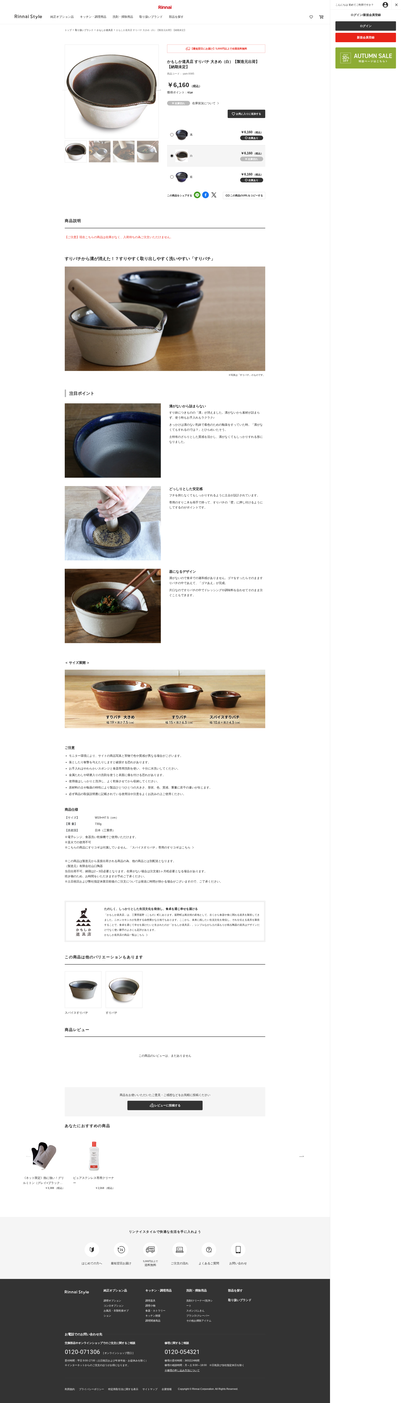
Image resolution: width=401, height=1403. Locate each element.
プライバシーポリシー (91, 1389)
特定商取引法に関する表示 (123, 1389)
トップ (68, 30)
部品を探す (176, 16)
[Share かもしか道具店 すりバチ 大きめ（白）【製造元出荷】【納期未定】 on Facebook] (205, 195)
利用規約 (70, 1389)
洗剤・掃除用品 (123, 16)
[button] (244, 195)
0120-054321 (182, 1351)
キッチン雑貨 (152, 1315)
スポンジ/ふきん (195, 1310)
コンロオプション (114, 1305)
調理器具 (150, 1300)
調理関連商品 (152, 1320)
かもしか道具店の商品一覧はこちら (124, 934)
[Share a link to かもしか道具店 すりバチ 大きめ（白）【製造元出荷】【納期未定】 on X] (214, 195)
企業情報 (167, 1389)
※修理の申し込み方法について (182, 1370)
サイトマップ (149, 1389)
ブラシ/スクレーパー (197, 1315)
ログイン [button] (366, 26)
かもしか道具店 (105, 30)
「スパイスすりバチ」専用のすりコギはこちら (159, 847)
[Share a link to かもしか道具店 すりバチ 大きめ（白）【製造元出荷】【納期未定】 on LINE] (197, 195)
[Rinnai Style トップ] (28, 17)
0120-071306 (82, 1351)
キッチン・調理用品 (93, 16)
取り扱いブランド (151, 16)
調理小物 (150, 1305)
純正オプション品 (62, 16)
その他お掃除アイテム (198, 1320)
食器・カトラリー (155, 1310)
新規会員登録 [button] (365, 37)
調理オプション (112, 1300)
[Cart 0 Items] (321, 16)
